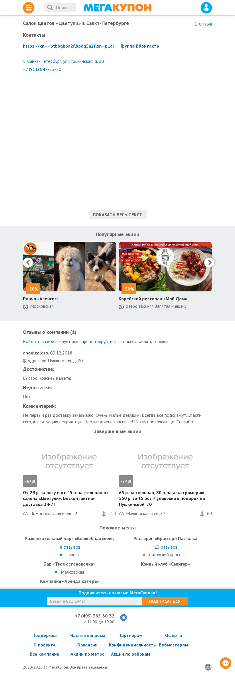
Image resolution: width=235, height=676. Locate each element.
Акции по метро (87, 654)
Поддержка (44, 635)
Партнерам (130, 635)
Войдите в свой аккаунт (46, 341)
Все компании (44, 654)
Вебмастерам (173, 645)
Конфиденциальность (130, 645)
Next (209, 263)
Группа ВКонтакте (140, 46)
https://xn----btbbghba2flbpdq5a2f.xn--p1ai (68, 46)
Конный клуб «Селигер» (165, 564)
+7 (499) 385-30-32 (94, 616)
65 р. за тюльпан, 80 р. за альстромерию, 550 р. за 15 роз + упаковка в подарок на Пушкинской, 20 (162, 498)
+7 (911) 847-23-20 (42, 69)
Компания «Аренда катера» (69, 581)
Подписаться (165, 601)
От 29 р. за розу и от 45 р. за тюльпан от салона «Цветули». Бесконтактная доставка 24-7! (66, 498)
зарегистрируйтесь (98, 341)
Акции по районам (130, 654)
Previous (28, 263)
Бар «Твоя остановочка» (69, 564)
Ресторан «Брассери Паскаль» (165, 538)
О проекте (45, 645)
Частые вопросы (87, 635)
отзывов (70, 547)
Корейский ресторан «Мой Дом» (153, 298)
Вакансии (87, 645)
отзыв (203, 23)
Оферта (173, 635)
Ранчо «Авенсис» (41, 298)
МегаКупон (117, 7)
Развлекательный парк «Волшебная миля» (70, 538)
